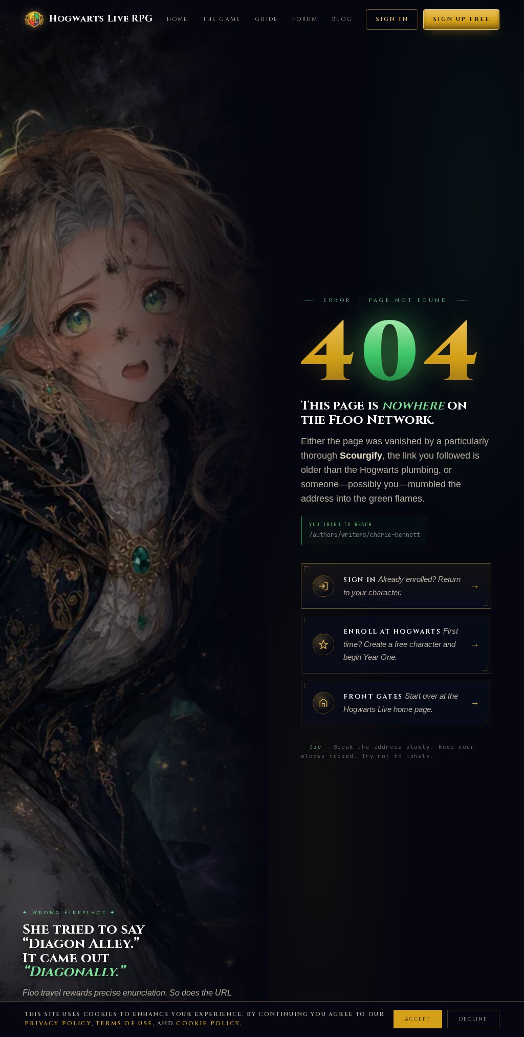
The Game (222, 19)
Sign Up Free (461, 19)
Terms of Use (124, 1023)
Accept (418, 1019)
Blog (342, 19)
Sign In (392, 19)
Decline (473, 1019)
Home (177, 19)
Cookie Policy (208, 1023)
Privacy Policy (58, 1023)
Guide (266, 19)
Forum (305, 19)
